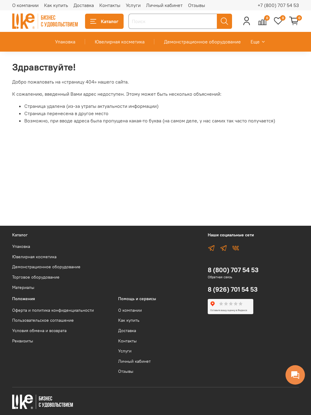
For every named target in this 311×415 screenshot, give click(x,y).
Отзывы (196, 5)
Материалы (23, 287)
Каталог (109, 21)
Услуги (133, 5)
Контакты (109, 5)
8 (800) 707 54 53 (233, 270)
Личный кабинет (164, 5)
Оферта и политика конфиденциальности (53, 310)
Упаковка (65, 42)
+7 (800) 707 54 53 (278, 5)
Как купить (56, 5)
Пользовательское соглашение (43, 320)
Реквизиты (22, 341)
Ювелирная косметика (120, 42)
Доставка (83, 5)
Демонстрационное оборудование (202, 42)
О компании (25, 5)
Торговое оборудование (36, 277)
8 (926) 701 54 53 (233, 289)
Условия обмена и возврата (39, 330)
